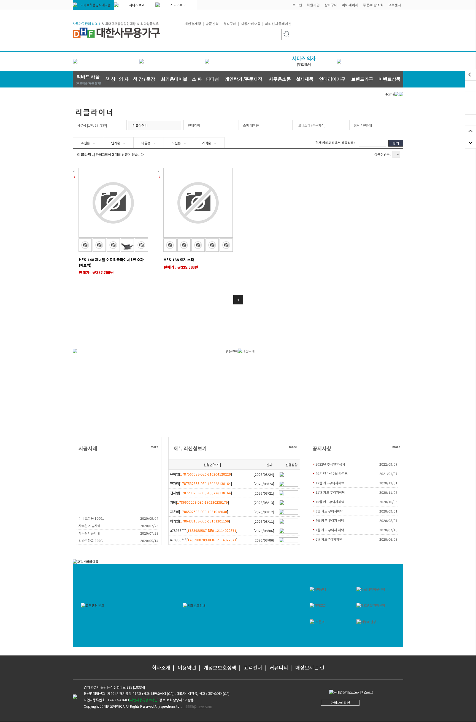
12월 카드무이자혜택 (329, 483)
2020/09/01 (388, 511)
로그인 (297, 5)
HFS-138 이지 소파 (179, 259)
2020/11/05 (388, 492)
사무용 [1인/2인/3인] (92, 125)
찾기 (396, 143)
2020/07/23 (149, 525)
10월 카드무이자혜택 (329, 501)
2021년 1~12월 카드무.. (332, 473)
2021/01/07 (388, 473)
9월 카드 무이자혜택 (329, 511)
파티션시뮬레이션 (278, 24)
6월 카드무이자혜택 (328, 539)
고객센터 (394, 5)
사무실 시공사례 (90, 525)
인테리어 (194, 125)
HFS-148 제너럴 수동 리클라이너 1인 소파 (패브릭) (111, 262)
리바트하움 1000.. (91, 518)
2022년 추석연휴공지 (330, 464)
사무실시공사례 (89, 533)
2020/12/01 (388, 483)
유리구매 (229, 24)
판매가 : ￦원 (96, 272)
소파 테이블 (251, 125)
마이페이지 (350, 5)
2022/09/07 (388, 464)
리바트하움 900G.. (91, 540)
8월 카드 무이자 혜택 (329, 520)
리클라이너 (140, 125)
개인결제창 (193, 24)
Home (389, 94)
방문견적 (212, 24)
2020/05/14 (149, 540)
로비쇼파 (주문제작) (312, 125)
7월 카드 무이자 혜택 (329, 529)
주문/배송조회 (373, 5)
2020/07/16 (388, 529)
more (154, 447)
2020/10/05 (388, 501)
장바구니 (330, 5)
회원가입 (313, 5)
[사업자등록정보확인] (143, 699)
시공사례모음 (251, 24)
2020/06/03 (388, 539)
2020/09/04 (149, 518)
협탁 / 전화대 (363, 125)
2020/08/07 (388, 520)
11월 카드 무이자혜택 (330, 492)
